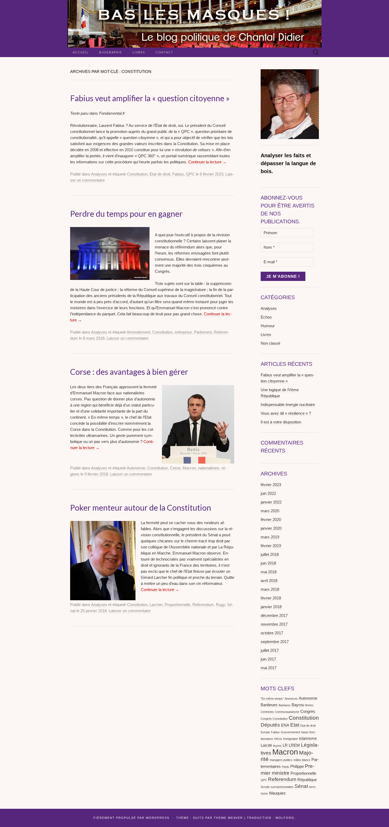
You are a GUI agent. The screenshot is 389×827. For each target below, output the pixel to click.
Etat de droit (160, 174)
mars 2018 (270, 589)
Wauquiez (277, 793)
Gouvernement (290, 732)
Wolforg (285, 817)
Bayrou (298, 705)
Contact (164, 52)
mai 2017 (269, 668)
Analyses (99, 174)
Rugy (220, 604)
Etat (294, 725)
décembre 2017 (274, 615)
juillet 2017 (270, 650)
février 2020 (271, 519)
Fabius (178, 174)
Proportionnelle (177, 604)
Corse (175, 468)
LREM (294, 745)
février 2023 (271, 484)
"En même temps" (272, 698)
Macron (189, 468)
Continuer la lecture (207, 162)
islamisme (308, 738)
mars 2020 (270, 511)
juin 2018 (268, 563)
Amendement (138, 332)
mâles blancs (301, 759)
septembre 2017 (275, 641)
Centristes (267, 711)
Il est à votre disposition (281, 422)
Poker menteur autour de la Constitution (140, 507)
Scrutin (265, 786)
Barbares (285, 705)
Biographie (110, 52)
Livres (139, 52)
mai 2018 (269, 572)
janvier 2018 (271, 606)
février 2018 (271, 598)
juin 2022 (268, 493)
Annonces (291, 698)
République (307, 779)
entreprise (183, 332)
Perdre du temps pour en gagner (126, 213)
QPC (190, 174)
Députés (270, 725)
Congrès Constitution (274, 718)
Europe (265, 732)
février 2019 (271, 545)
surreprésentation (282, 786)
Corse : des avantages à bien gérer (129, 371)
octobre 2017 (272, 633)
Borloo (309, 705)
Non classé (270, 343)
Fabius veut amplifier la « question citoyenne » (150, 98)
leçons (277, 745)
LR (285, 745)
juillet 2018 (270, 554)
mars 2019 (270, 537)
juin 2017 (268, 659)
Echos (266, 317)
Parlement (203, 332)
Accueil (81, 52)
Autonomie (136, 468)
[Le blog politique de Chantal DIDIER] (194, 24)
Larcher (156, 604)
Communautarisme (287, 711)
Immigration (290, 738)
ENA (285, 725)
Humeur (268, 326)
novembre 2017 (274, 624)
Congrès (307, 711)
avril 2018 (269, 580)
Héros (278, 738)
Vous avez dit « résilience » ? (286, 413)
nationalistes (208, 468)
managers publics (281, 759)
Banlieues (269, 705)
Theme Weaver (228, 817)
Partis (285, 766)
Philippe (297, 766)
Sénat (301, 786)
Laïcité (266, 745)
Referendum (203, 604)
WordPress (157, 817)
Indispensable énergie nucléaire (288, 404)
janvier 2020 (271, 528)
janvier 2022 (271, 502)
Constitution (137, 174)
